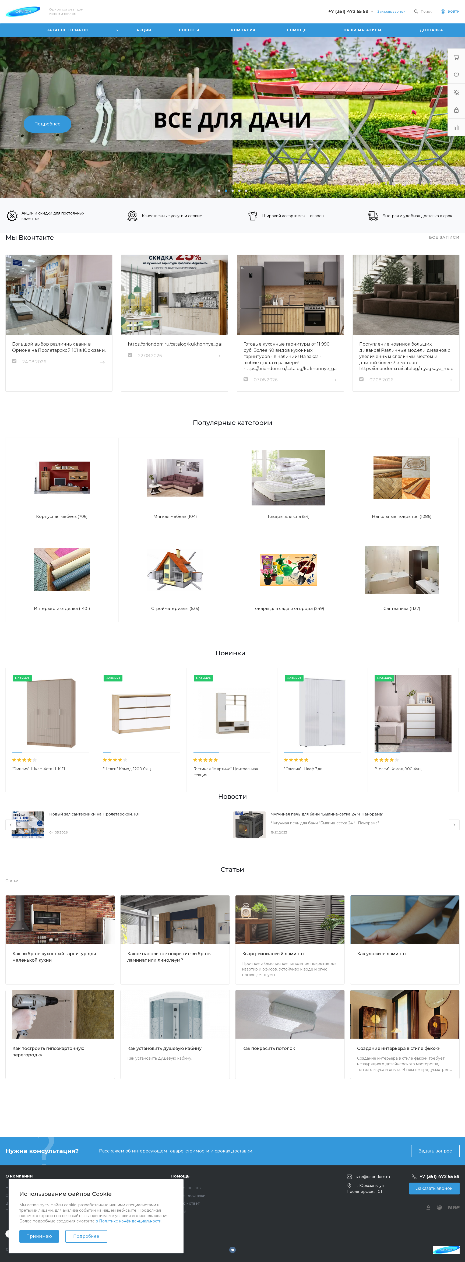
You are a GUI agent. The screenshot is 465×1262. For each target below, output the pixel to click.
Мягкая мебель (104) (175, 516)
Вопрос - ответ (185, 1203)
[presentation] (27, 117)
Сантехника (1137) (401, 608)
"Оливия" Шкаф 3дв (303, 769)
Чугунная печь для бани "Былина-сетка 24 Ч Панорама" (327, 814)
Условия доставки (188, 1195)
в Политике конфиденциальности (128, 1221)
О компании (19, 1176)
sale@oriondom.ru (373, 1176)
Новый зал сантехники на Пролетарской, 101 (94, 814)
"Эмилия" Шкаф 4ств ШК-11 (38, 769)
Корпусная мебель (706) (62, 516)
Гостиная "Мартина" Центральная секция (225, 772)
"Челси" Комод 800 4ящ (398, 769)
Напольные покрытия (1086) (402, 516)
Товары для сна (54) (288, 516)
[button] (219, 190)
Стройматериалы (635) (175, 608)
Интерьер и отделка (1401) (62, 608)
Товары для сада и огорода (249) (288, 608)
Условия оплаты (186, 1187)
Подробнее (86, 1236)
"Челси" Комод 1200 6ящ (127, 769)
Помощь (180, 1176)
